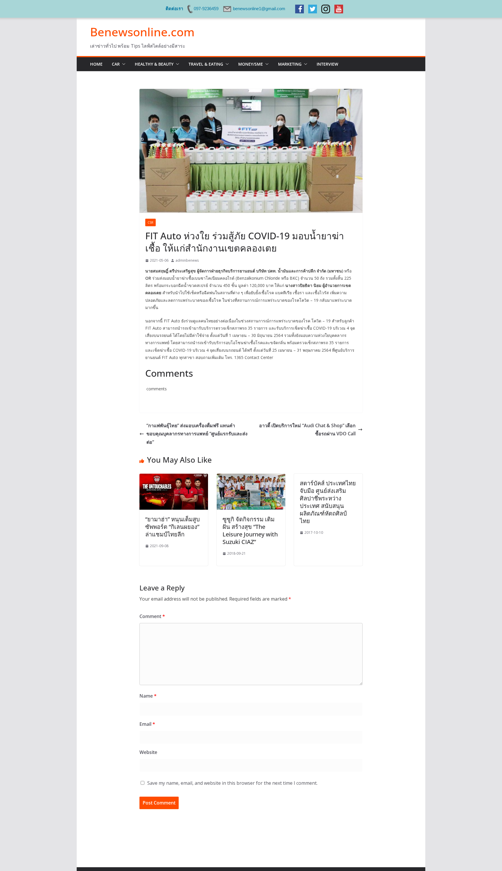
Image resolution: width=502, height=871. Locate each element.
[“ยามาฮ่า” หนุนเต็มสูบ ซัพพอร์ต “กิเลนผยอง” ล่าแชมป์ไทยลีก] (173, 478)
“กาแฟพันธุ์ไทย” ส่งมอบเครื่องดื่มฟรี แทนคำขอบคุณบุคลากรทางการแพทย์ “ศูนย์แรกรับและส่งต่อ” (197, 434)
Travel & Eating (206, 64)
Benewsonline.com (142, 32)
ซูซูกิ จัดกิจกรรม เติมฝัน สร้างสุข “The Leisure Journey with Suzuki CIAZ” (250, 530)
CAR (116, 64)
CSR (150, 222)
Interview (327, 64)
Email (147, 724)
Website (148, 752)
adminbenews (187, 260)
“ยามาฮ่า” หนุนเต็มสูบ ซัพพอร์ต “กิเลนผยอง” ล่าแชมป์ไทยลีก (172, 526)
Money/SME (250, 64)
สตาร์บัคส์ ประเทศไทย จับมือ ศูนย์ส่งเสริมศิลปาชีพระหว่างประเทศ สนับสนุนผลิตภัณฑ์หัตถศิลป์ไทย (328, 502)
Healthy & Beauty (154, 64)
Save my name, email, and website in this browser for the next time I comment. (232, 783)
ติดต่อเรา (174, 8)
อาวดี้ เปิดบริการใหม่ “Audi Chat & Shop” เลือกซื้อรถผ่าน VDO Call (307, 429)
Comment (152, 616)
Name (148, 696)
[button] (123, 64)
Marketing (290, 64)
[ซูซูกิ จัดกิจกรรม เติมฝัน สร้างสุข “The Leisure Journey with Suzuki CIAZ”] (251, 478)
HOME (96, 64)
